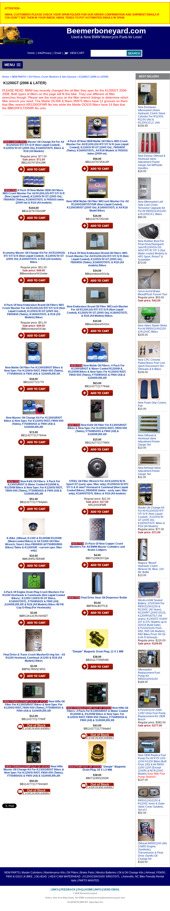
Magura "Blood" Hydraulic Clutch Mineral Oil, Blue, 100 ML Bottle (151, 567)
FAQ (80, 889)
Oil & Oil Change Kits (130, 872)
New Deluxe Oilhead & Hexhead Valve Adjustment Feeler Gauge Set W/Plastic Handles (151, 162)
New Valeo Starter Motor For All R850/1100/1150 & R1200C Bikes (152, 328)
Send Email (111, 889)
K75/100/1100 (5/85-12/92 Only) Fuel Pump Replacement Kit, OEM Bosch (152, 715)
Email (57, 53)
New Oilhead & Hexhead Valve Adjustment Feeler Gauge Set (149, 440)
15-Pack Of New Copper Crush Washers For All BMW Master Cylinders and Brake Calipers (97, 546)
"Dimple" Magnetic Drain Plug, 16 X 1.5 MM (104, 768)
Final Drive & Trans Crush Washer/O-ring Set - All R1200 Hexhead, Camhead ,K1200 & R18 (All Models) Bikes (34, 657)
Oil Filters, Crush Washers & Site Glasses (52, 76)
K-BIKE (28, 876)
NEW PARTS (19, 76)
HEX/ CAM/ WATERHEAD (65, 876)
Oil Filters (72, 872)
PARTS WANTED (88, 880)
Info (98, 889)
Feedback (68, 889)
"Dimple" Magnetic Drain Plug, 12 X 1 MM (97, 651)
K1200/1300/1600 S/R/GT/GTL (102, 876)
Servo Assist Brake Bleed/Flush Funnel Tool (152, 293)
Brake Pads (87, 872)
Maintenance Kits (54, 872)
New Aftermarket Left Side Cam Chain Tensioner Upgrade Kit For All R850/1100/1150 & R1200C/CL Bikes (152, 208)
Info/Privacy (45, 53)
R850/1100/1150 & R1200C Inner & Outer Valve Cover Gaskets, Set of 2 (151, 805)
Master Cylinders (32, 872)
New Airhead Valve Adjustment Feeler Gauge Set (149, 471)
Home (31, 53)
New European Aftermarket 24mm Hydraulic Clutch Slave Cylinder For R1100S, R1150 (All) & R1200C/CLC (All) (151, 115)
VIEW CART (77, 53)
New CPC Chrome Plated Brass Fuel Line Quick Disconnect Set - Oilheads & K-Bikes (151, 364)
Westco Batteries (106, 872)
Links (55, 889)
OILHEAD (41, 876)
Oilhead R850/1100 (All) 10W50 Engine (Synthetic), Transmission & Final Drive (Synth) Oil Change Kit (152, 851)
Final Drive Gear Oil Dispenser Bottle (104, 597)
